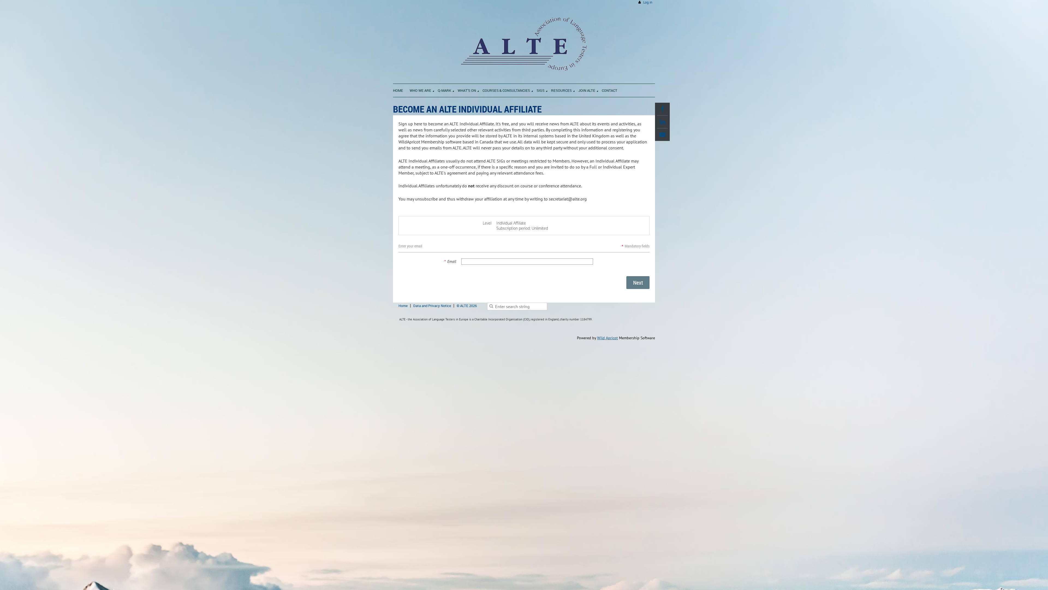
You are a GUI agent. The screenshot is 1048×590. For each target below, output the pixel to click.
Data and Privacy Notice (432, 305)
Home (403, 305)
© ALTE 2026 (467, 305)
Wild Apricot (607, 337)
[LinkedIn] (662, 122)
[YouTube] (662, 134)
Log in (647, 2)
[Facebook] (662, 109)
